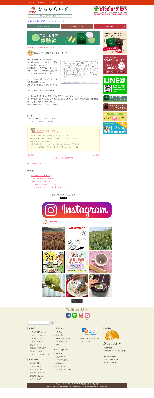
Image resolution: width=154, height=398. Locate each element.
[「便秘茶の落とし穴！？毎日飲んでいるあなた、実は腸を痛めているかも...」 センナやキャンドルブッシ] (53, 262)
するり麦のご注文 (36, 338)
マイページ (64, 2)
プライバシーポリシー (63, 369)
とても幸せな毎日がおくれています (44, 184)
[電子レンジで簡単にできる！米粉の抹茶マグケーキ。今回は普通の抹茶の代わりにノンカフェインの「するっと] (53, 285)
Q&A (57, 345)
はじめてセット (35, 345)
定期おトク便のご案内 (38, 348)
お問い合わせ (60, 366)
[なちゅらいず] (49, 11)
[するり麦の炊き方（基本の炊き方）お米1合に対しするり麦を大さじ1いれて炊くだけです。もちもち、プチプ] (100, 285)
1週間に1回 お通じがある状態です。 (44, 178)
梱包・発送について (63, 335)
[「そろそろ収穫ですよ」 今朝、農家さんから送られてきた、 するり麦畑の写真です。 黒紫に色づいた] (53, 238)
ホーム (31, 2)
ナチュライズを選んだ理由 (39, 354)
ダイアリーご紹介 (36, 369)
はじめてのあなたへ (37, 351)
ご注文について (61, 332)
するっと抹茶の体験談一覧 (63, 158)
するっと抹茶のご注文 (38, 332)
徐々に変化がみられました (40, 176)
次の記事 (96, 155)
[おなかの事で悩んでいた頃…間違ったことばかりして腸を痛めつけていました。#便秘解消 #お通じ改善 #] (77, 238)
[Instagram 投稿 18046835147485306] (100, 262)
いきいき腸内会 (35, 379)
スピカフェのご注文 (37, 341)
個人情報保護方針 (103, 386)
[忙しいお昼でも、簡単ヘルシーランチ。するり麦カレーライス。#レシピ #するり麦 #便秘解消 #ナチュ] (77, 285)
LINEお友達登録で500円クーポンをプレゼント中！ (46, 21)
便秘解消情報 (35, 363)
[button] (89, 332)
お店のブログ (60, 357)
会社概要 (59, 353)
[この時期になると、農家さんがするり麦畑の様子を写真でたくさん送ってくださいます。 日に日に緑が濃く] (100, 238)
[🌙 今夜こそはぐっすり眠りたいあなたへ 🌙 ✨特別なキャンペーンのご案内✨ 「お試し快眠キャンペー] (77, 262)
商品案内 (41, 2)
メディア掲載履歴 (62, 360)
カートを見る (52, 2)
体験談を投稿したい (37, 376)
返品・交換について (63, 341)
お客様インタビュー (37, 373)
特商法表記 (59, 363)
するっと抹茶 (50, 47)
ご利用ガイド (59, 328)
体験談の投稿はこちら (35, 163)
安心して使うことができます (41, 181)
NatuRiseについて (61, 350)
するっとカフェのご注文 (39, 335)
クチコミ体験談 (35, 366)
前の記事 (30, 155)
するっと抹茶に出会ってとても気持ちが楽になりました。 (51, 187)
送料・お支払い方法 (63, 338)
